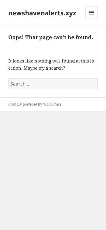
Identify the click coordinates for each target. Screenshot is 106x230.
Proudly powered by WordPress (34, 104)
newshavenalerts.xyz (42, 12)
